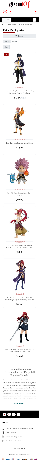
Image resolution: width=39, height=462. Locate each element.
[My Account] (10, 11)
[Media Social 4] (18, 414)
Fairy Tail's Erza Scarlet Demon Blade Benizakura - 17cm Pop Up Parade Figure (19, 246)
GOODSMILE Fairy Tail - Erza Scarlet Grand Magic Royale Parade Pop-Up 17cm (19, 298)
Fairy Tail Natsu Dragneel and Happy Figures (19, 194)
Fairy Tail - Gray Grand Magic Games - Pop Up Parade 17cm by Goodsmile (19, 92)
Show (6, 47)
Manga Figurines (12, 24)
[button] (19, 403)
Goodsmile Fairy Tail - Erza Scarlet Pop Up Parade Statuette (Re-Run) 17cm (19, 350)
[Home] (2, 24)
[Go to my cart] (35, 11)
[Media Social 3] (14, 414)
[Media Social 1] (4, 414)
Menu (7, 20)
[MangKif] (19, 4)
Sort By (7, 41)
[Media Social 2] (9, 414)
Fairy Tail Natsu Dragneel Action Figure (19, 143)
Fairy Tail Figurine (26, 24)
